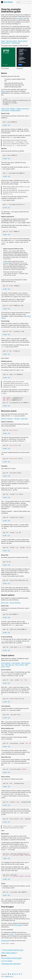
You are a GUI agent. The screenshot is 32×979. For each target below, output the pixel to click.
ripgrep (20, 18)
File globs (17, 418)
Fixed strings (5, 110)
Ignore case (4, 602)
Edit (9, 125)
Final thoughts (15, 43)
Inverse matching (15, 602)
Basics (3, 41)
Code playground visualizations (11, 963)
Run (4, 125)
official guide (18, 925)
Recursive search (11, 41)
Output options (5, 43)
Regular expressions (23, 108)
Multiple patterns (15, 110)
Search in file (5, 108)
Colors (8, 666)
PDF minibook (5, 68)
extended (5, 263)
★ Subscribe (5, 940)
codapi (11, 934)
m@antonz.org (9, 976)
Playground (20, 68)
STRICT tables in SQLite (8, 953)
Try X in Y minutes (6, 961)
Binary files (24, 418)
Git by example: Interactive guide (13, 950)
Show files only (9, 665)
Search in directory (7, 418)
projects (12, 943)
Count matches (5, 663)
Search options (22, 41)
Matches (12, 108)
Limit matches (16, 663)
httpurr (3, 91)
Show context (19, 665)
